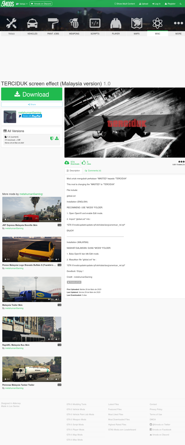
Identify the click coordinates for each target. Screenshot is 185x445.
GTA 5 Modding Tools (76, 404)
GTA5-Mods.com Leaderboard (122, 429)
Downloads (75, 164)
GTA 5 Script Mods (75, 424)
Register (171, 3)
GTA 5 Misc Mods (75, 439)
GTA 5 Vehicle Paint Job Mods (80, 414)
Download (35, 94)
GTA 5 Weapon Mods (76, 419)
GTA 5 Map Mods (75, 434)
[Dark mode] (181, 3)
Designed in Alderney (11, 403)
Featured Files (115, 409)
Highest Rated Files (117, 424)
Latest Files (113, 404)
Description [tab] (74, 170)
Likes (89, 164)
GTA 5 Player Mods (75, 429)
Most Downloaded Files (119, 419)
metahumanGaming (29, 112)
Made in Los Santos (10, 406)
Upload (144, 3)
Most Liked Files (115, 414)
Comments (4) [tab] (94, 170)
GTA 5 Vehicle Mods (76, 409)
